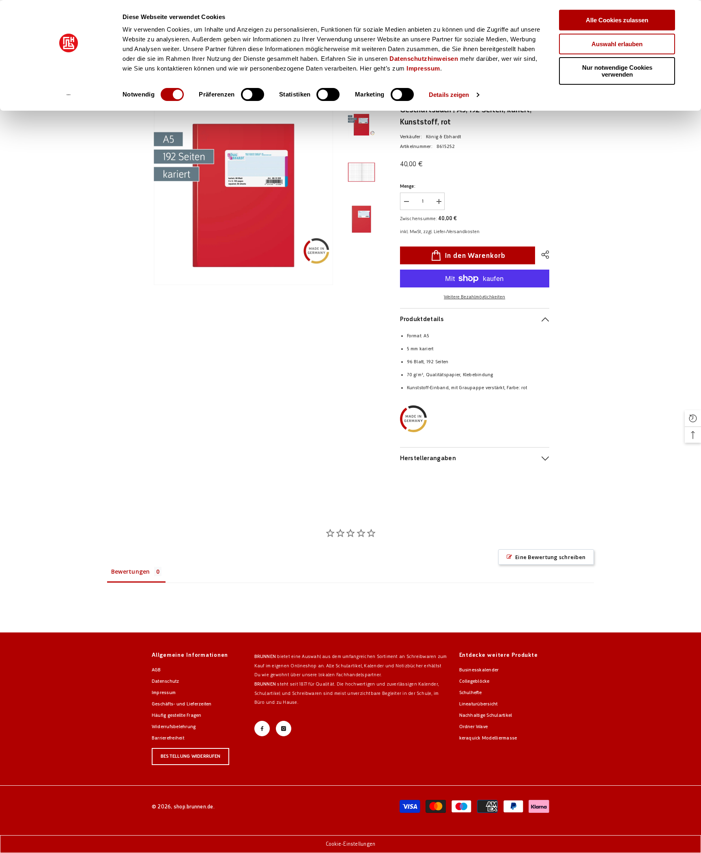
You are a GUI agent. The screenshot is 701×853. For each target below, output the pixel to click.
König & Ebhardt (443, 137)
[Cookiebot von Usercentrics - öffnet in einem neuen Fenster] (68, 95)
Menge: (407, 186)
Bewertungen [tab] (130, 571)
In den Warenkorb (475, 255)
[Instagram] (283, 728)
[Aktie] (542, 254)
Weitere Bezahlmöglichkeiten (474, 297)
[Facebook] (262, 728)
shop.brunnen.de (193, 806)
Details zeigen (449, 94)
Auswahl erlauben (617, 44)
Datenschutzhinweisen (423, 58)
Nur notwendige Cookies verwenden (617, 71)
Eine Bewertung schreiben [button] (550, 557)
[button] (693, 418)
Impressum (423, 68)
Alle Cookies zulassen (617, 20)
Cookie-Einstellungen (351, 843)
